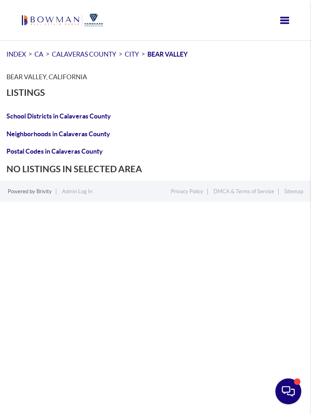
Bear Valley (167, 54)
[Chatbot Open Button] (288, 391)
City (132, 54)
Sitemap (293, 191)
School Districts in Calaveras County (58, 116)
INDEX (16, 54)
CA (38, 54)
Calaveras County (84, 54)
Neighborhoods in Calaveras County (58, 133)
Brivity (44, 191)
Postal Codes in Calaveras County (54, 151)
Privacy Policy (187, 191)
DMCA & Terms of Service (243, 191)
